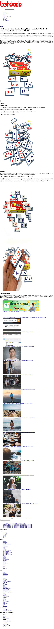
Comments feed (5, 574)
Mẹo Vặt (4, 556)
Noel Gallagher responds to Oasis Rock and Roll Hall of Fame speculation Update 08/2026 (18, 374)
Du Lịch (4, 545)
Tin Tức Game (5, 565)
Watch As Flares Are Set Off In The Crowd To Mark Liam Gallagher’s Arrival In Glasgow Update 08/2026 (20, 503)
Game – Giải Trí (5, 546)
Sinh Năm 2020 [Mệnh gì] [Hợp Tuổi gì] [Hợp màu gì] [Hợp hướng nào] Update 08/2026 (17, 527)
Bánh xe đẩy (5, 609)
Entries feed (4, 573)
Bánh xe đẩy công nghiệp (7, 610)
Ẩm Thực (4, 14)
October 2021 (5, 532)
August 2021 (5, 534)
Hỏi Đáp (4, 548)
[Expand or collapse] (0, 101)
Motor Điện (4, 557)
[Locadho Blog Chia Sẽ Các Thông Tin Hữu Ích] (11, 6)
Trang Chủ (4, 616)
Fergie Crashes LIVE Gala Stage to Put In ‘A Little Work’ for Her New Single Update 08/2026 (18, 475)
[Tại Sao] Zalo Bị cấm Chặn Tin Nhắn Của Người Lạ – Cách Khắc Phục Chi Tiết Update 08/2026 (19, 311)
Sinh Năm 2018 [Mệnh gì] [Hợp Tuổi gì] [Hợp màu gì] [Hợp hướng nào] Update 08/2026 (17, 525)
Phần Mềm (4, 558)
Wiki (3, 567)
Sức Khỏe (4, 599)
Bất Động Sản (5, 543)
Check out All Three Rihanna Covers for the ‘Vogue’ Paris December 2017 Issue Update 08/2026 (19, 417)
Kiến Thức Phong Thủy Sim (7, 554)
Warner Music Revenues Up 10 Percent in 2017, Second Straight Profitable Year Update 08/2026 (19, 389)
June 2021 (4, 536)
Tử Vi (4, 566)
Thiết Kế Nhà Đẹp (6, 563)
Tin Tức (4, 12)
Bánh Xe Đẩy (5, 542)
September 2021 (5, 533)
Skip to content (2, 0)
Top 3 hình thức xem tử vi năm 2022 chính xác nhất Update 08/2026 (14, 523)
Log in (4, 572)
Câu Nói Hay (5, 18)
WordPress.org (5, 575)
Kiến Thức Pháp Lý (6, 20)
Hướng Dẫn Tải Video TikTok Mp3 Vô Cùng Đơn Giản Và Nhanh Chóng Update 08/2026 (18, 331)
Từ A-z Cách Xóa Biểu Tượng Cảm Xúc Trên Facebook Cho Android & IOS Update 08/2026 (18, 346)
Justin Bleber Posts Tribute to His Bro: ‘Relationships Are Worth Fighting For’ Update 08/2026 (18, 460)
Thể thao (4, 600)
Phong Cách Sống (6, 559)
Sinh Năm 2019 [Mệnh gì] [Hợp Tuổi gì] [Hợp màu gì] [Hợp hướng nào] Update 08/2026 (17, 526)
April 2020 (4, 537)
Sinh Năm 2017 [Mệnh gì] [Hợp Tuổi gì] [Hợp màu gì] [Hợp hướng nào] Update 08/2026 (17, 524)
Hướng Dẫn (1, 26)
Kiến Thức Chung (6, 13)
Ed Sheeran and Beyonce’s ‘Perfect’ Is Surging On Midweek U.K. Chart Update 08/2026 (17, 403)
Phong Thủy (5, 19)
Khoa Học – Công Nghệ (7, 16)
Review (4, 15)
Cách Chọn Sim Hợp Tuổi (7, 581)
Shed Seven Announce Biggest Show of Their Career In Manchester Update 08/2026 (17, 489)
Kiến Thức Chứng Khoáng (7, 552)
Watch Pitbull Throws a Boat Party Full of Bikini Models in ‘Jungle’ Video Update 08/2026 (18, 446)
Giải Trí (4, 17)
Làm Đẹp (4, 555)
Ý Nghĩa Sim (5, 568)
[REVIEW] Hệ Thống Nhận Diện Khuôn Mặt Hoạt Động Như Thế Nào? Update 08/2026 (18, 360)
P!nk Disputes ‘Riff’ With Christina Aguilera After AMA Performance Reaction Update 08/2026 (19, 432)
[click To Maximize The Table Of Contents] (0, 100)
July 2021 (4, 535)
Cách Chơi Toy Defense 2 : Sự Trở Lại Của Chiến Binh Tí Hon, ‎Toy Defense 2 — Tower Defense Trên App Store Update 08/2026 (24, 317)
